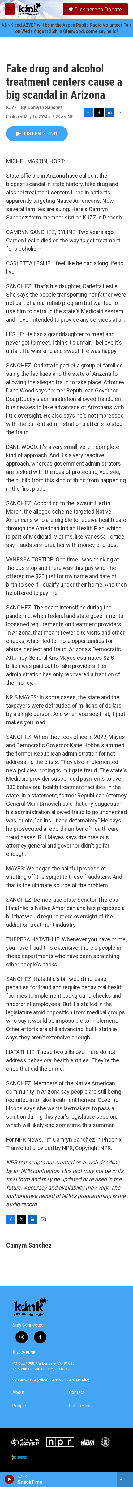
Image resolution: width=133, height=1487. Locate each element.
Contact (76, 1392)
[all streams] (125, 1479)
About (18, 1392)
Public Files (79, 1405)
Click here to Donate (98, 9)
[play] (9, 1479)
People (19, 1405)
